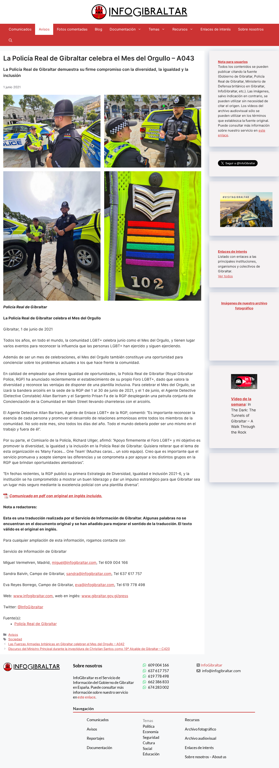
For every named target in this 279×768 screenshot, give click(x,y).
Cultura (149, 743)
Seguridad (151, 737)
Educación (151, 754)
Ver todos (225, 276)
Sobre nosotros (251, 29)
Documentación (123, 29)
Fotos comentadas (72, 29)
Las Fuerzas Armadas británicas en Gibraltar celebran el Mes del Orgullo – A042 (66, 644)
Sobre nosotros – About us (205, 756)
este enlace (86, 697)
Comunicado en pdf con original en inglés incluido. (55, 496)
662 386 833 (158, 682)
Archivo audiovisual (200, 738)
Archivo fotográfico (200, 729)
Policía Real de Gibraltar (35, 624)
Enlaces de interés (216, 29)
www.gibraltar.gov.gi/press (105, 596)
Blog (98, 29)
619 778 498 (158, 676)
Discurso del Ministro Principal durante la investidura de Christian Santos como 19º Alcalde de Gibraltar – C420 (89, 649)
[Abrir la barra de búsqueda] (10, 40)
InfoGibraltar (211, 665)
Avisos (44, 29)
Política (149, 726)
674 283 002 (158, 687)
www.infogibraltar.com (33, 596)
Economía (150, 731)
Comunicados (20, 29)
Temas (154, 29)
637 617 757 (158, 670)
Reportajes (95, 738)
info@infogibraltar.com (221, 670)
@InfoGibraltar (30, 607)
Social (147, 748)
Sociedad (15, 639)
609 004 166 (158, 665)
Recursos (179, 29)
